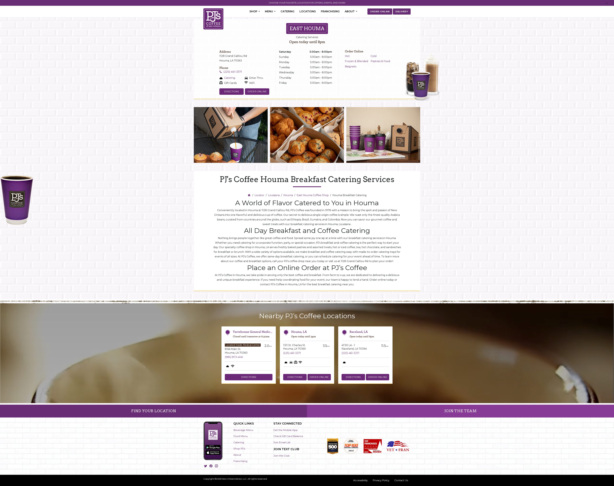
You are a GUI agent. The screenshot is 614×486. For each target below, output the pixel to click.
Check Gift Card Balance (288, 436)
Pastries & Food (380, 61)
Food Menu (240, 436)
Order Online (257, 91)
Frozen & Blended (356, 61)
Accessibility (360, 480)
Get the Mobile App (285, 430)
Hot (347, 56)
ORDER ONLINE (380, 11)
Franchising (330, 11)
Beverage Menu (243, 430)
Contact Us (401, 480)
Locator (259, 195)
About (237, 454)
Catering (287, 11)
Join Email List (281, 442)
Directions (231, 91)
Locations (307, 11)
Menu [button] (269, 11)
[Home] (250, 195)
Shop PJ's (239, 448)
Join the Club (281, 455)
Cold (374, 56)
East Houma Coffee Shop (313, 195)
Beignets (350, 66)
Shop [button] (253, 11)
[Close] (607, 3)
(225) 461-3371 (232, 71)
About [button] (350, 11)
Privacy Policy (381, 480)
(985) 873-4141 (234, 357)
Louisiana (274, 195)
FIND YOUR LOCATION (153, 411)
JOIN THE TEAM (460, 411)
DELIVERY (401, 11)
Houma (288, 195)
